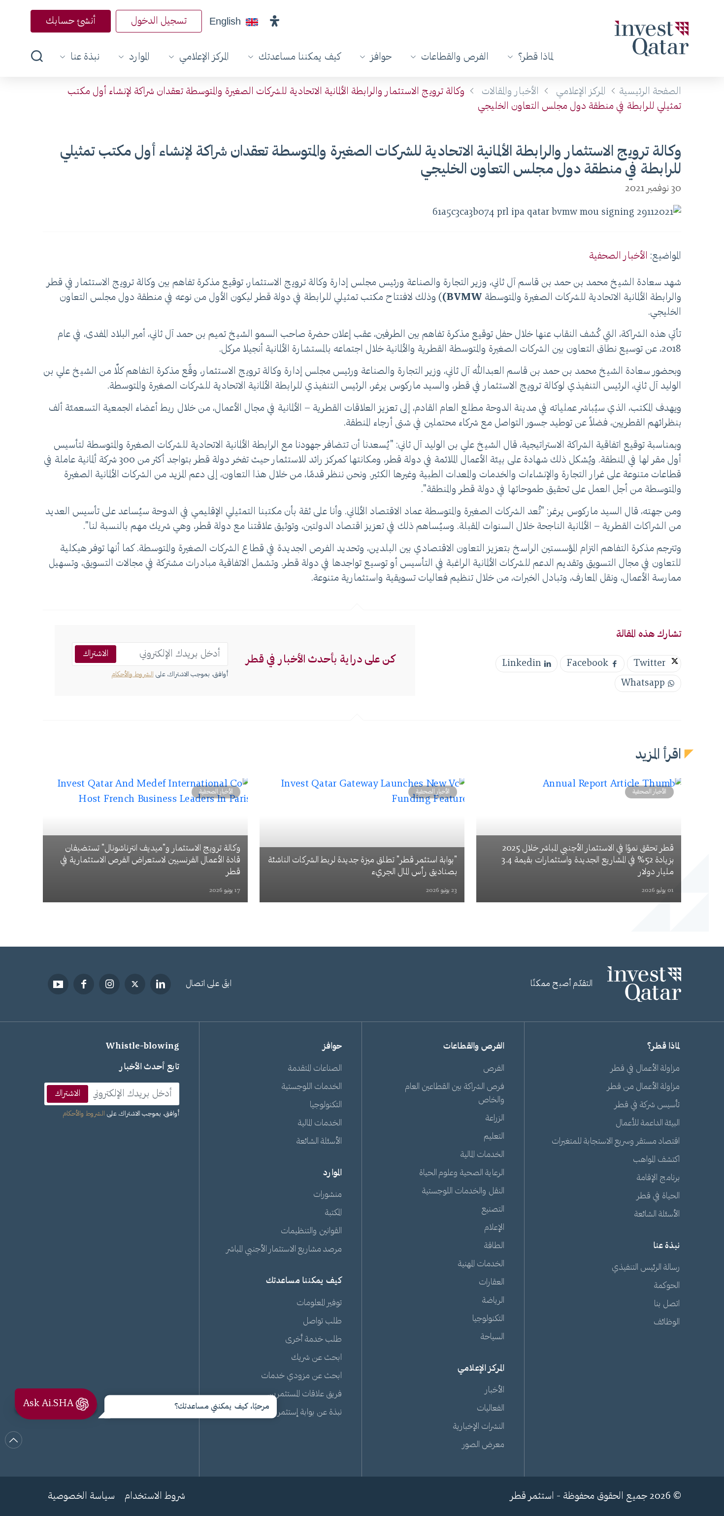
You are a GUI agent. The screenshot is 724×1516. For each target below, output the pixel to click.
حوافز (381, 57)
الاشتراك (95, 654)
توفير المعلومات (319, 1303)
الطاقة (494, 1246)
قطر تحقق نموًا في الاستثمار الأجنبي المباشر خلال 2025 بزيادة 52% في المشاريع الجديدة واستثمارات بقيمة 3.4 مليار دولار (587, 860)
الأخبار (494, 1390)
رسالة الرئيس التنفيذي (646, 1267)
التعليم (494, 1136)
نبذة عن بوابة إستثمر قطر (302, 1412)
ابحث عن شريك (316, 1357)
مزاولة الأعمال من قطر (643, 1087)
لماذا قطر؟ (535, 57)
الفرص (493, 1068)
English (225, 21)
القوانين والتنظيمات (311, 1231)
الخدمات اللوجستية (312, 1087)
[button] (274, 21)
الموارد (139, 57)
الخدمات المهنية (481, 1264)
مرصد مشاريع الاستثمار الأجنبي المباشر (284, 1249)
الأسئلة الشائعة (657, 1214)
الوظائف (667, 1322)
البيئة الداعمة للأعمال (648, 1123)
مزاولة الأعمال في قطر (645, 1068)
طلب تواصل (322, 1321)
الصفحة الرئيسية (650, 92)
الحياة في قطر (658, 1196)
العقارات (491, 1282)
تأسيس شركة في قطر (647, 1105)
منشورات (327, 1194)
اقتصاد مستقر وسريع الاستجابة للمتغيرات (616, 1141)
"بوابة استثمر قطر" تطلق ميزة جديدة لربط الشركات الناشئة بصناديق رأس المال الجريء (362, 866)
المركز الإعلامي (204, 57)
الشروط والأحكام (133, 674)
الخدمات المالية (482, 1155)
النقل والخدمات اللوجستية (463, 1191)
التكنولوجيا (488, 1319)
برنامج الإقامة (658, 1178)
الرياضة (493, 1300)
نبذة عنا (84, 57)
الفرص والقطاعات (455, 57)
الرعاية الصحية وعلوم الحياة (461, 1173)
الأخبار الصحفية (618, 256)
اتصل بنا (667, 1304)
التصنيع (493, 1209)
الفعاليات (490, 1408)
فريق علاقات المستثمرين (304, 1394)
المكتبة (333, 1213)
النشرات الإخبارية (478, 1426)
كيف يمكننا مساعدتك (300, 57)
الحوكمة (667, 1286)
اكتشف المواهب (656, 1159)
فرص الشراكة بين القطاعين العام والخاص (454, 1094)
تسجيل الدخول (159, 21)
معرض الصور (483, 1445)
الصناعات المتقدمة (315, 1068)
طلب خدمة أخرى (313, 1339)
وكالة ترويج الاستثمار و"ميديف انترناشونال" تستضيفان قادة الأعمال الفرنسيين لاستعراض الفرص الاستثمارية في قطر (150, 860)
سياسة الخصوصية (81, 1496)
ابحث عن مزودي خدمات (301, 1376)
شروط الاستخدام (155, 1496)
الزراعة (495, 1118)
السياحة (492, 1337)
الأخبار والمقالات (510, 92)
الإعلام (494, 1227)
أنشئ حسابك (71, 21)
